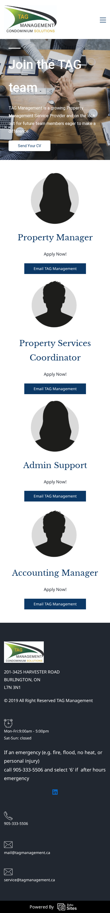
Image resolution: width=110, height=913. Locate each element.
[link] (24, 645)
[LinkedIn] (55, 792)
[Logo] (30, 19)
